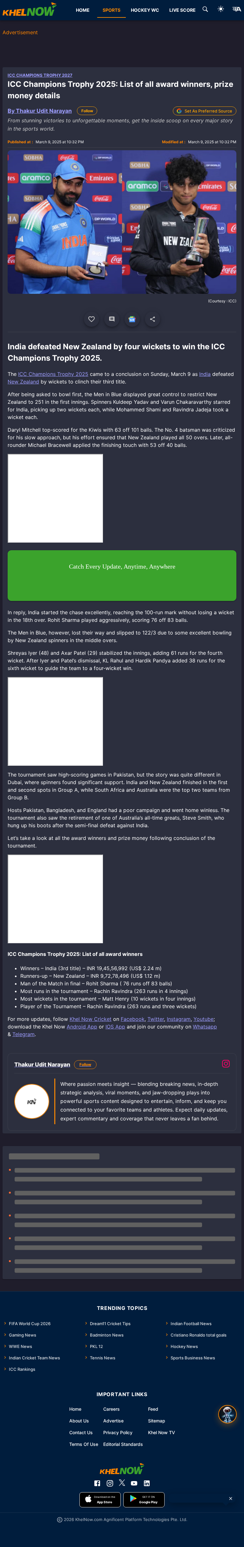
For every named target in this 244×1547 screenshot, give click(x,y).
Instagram (179, 1019)
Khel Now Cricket (91, 1019)
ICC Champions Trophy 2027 (40, 75)
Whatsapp (205, 1026)
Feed (153, 1409)
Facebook (133, 1019)
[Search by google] (205, 10)
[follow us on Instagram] (110, 1483)
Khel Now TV (161, 1432)
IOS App (115, 1026)
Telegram (23, 1034)
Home (75, 1409)
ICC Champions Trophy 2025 (53, 374)
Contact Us (81, 1432)
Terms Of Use (83, 1444)
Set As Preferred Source (208, 110)
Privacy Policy (117, 1432)
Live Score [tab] (182, 10)
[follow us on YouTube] (134, 1483)
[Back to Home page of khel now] (30, 10)
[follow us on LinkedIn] (147, 1483)
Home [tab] (83, 10)
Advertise (113, 1420)
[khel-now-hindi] (237, 10)
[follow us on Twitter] (122, 1483)
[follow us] (132, 319)
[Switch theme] (221, 10)
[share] (152, 319)
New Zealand (23, 381)
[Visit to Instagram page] (226, 1064)
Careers (111, 1409)
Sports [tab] (111, 10)
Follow (87, 110)
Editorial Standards (123, 1444)
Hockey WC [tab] (145, 10)
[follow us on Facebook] (97, 1483)
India (205, 374)
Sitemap (156, 1420)
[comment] (111, 319)
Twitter (155, 1019)
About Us (79, 1420)
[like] (91, 319)
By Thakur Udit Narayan (40, 110)
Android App (82, 1026)
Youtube (203, 1019)
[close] (231, 1498)
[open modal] (227, 1414)
